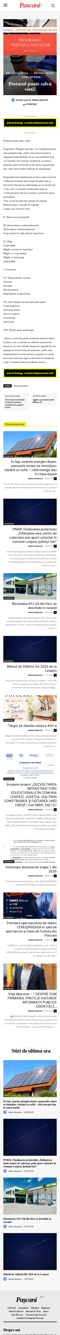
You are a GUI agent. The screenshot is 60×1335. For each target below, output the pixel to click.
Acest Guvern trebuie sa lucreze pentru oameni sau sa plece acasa (15, 403)
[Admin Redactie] (14, 100)
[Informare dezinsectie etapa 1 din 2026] (30, 850)
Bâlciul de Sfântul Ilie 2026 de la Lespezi (26, 1274)
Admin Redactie (40, 100)
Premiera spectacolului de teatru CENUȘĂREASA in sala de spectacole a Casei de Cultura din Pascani (31, 929)
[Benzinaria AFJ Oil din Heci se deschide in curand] (30, 586)
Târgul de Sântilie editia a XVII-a (32, 726)
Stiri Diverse (31, 77)
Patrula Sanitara (21, 386)
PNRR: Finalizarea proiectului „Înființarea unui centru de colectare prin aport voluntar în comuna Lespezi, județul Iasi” (33, 535)
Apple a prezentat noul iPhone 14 (43, 401)
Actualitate (8, 456)
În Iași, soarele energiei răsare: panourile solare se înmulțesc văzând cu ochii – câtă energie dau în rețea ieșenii (30, 468)
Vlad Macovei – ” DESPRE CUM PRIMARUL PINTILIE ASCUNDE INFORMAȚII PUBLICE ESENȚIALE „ (32, 1000)
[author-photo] (5, 1112)
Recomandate (44, 73)
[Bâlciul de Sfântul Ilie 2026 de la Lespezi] (30, 649)
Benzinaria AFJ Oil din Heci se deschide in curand (34, 606)
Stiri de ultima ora (14, 424)
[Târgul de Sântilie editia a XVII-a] (30, 708)
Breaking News (17, 73)
